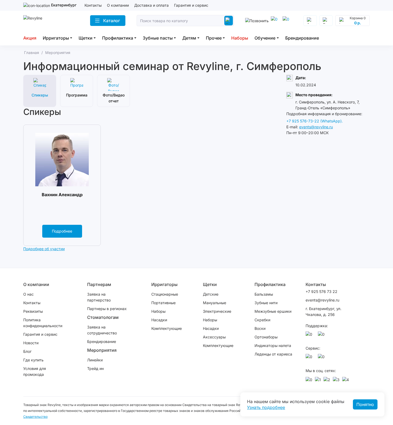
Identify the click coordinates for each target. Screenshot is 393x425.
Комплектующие (166, 328)
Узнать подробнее (266, 407)
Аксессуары (214, 337)
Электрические (217, 311)
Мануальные (214, 302)
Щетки (86, 38)
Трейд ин (95, 368)
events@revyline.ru (316, 127)
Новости (30, 343)
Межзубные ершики (273, 311)
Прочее (214, 38)
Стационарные (164, 294)
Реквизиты (33, 311)
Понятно (365, 404)
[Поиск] (228, 20)
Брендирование (302, 38)
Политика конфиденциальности (42, 323)
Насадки (159, 320)
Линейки (95, 360)
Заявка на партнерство (99, 297)
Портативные (163, 302)
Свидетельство (35, 417)
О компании (118, 5)
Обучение (265, 38)
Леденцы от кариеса (273, 354)
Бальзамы (264, 294)
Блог (27, 351)
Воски (260, 328)
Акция (29, 38)
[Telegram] (275, 20)
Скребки (262, 320)
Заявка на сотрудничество (102, 330)
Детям (189, 38)
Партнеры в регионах (107, 308)
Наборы (239, 38)
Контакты (93, 5)
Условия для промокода (34, 371)
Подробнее (62, 231)
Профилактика (117, 38)
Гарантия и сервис (191, 5)
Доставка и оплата (151, 5)
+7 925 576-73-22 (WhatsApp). (314, 121)
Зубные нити (266, 302)
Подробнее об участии (44, 248)
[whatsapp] (287, 20)
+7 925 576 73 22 (321, 291)
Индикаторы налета (273, 345)
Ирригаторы (56, 38)
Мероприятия (102, 350)
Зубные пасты (158, 38)
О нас (28, 294)
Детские (210, 294)
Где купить (33, 360)
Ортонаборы (266, 337)
